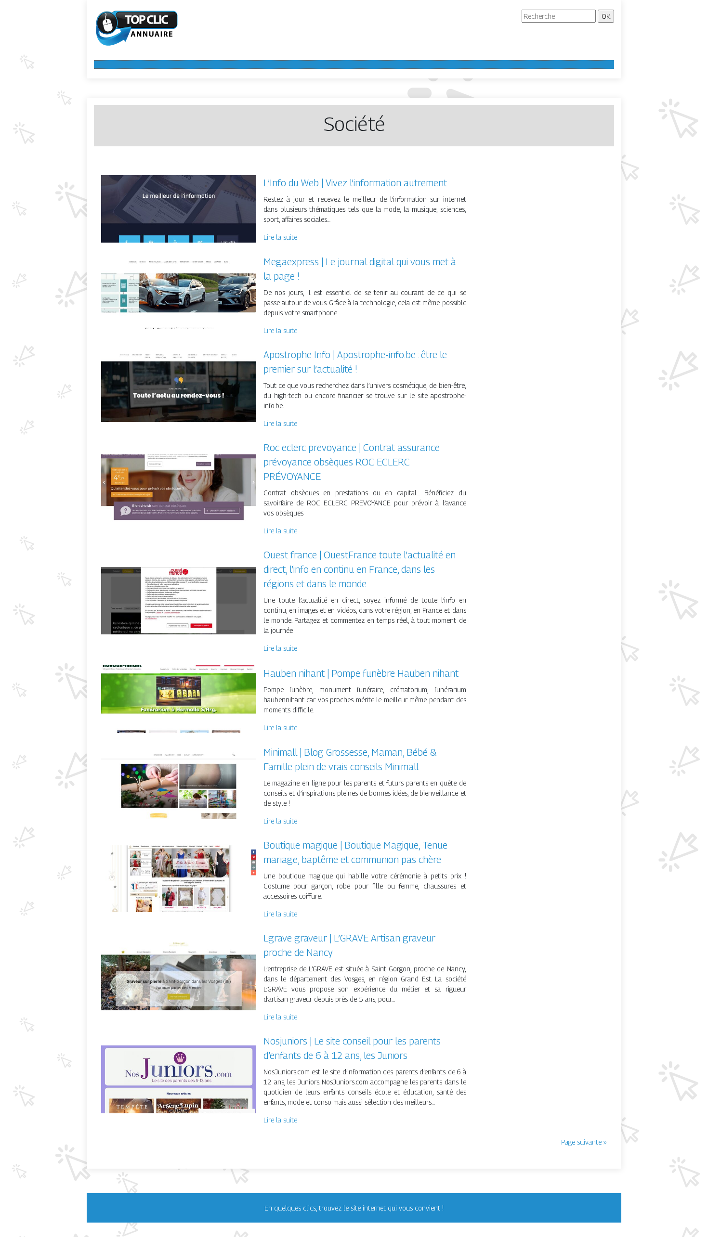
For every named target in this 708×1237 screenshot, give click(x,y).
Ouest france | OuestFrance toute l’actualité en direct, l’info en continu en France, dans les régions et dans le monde (359, 569)
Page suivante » (584, 1142)
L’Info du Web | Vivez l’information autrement (355, 183)
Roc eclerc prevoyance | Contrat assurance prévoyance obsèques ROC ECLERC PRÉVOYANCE (351, 462)
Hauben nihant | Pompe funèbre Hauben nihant (361, 673)
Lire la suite (280, 237)
